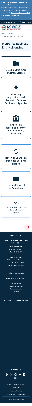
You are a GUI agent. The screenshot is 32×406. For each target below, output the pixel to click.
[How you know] (16, 22)
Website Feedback (19, 384)
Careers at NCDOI (16, 289)
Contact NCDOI (16, 284)
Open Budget (21, 394)
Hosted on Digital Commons (16, 399)
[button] (24, 28)
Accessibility (16, 388)
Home (3, 34)
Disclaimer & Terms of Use (16, 391)
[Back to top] (27, 227)
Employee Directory (16, 286)
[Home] (11, 26)
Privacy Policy (11, 394)
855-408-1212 (19, 273)
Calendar (16, 292)
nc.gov (9, 384)
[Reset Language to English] (20, 22)
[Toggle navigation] (29, 28)
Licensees (10, 34)
